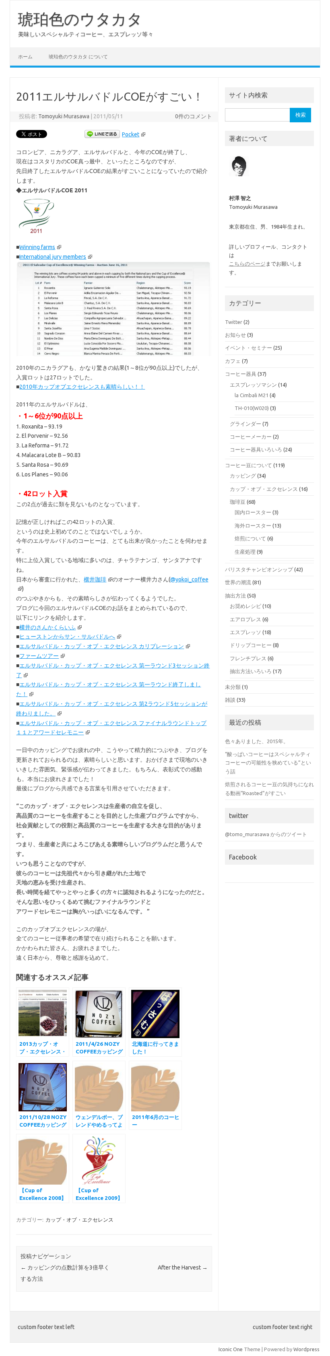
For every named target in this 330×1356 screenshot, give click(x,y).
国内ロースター (253, 512)
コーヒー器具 (240, 374)
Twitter (233, 322)
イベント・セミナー (248, 347)
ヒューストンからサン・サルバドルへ (67, 636)
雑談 (230, 700)
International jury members (52, 256)
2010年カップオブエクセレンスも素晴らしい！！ (82, 386)
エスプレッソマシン (253, 384)
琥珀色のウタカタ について (78, 56)
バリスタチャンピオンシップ (259, 569)
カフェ (233, 361)
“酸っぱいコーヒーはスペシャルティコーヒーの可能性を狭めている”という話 (268, 762)
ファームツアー (39, 656)
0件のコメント (193, 116)
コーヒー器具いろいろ (256, 449)
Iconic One (231, 1349)
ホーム (25, 56)
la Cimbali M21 (251, 395)
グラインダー (245, 424)
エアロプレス (245, 619)
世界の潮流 (238, 582)
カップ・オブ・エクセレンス (79, 1219)
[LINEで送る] (102, 134)
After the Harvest (183, 1267)
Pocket (130, 134)
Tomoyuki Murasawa (63, 116)
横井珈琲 (95, 579)
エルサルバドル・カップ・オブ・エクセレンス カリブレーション (101, 646)
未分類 (233, 687)
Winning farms (37, 247)
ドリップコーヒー (251, 645)
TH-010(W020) (252, 408)
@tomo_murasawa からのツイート (266, 834)
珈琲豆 (237, 502)
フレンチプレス (248, 658)
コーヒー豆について (248, 465)
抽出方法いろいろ (251, 671)
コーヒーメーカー (251, 436)
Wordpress (306, 1349)
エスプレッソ (245, 632)
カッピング (243, 475)
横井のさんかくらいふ (47, 627)
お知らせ (235, 335)
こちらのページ (247, 263)
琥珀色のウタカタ (80, 18)
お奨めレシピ (245, 606)
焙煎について (250, 538)
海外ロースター (253, 525)
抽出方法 (235, 595)
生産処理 (245, 551)
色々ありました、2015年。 (257, 741)
